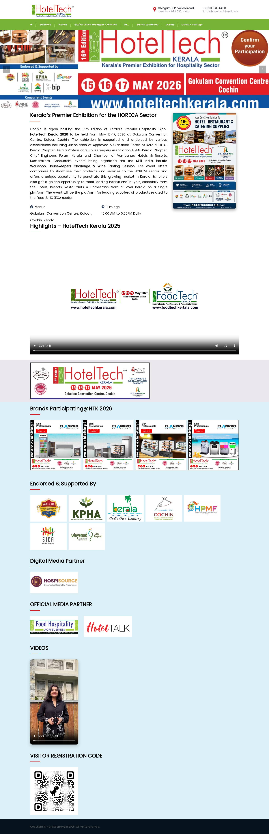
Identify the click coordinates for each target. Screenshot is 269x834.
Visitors (62, 24)
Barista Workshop (147, 24)
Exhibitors (45, 24)
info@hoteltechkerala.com (221, 11)
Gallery (170, 24)
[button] (6, 69)
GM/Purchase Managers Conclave (95, 24)
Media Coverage (192, 24)
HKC (127, 24)
